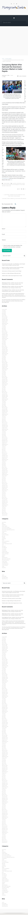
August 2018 (4, 430)
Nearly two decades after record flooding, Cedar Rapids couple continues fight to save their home (13, 264)
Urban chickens (5, 565)
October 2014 (4, 488)
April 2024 (4, 344)
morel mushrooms (5, 553)
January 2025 (4, 333)
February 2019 (4, 422)
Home (3, 58)
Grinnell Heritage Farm (16, 184)
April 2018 (4, 435)
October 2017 (4, 443)
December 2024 (5, 334)
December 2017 (5, 440)
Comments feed (5, 577)
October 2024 (4, 337)
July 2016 (3, 462)
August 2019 (4, 415)
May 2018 (4, 434)
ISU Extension (4, 547)
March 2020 (4, 406)
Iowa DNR (4, 546)
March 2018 (4, 436)
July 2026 (3, 310)
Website (4, 240)
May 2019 (4, 419)
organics (3, 555)
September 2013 (5, 504)
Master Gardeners (5, 552)
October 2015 (4, 473)
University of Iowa (5, 563)
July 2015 (3, 477)
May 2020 (4, 404)
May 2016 (4, 464)
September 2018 (5, 429)
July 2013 (3, 507)
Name (3, 228)
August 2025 (4, 324)
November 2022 (5, 366)
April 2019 (4, 420)
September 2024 (5, 338)
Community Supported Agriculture (8, 529)
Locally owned (4, 551)
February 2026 (4, 317)
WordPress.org (5, 578)
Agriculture (4, 522)
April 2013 (4, 511)
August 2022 (4, 697)
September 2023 (5, 353)
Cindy (4, 76)
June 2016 (4, 463)
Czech (3, 532)
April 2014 (4, 496)
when (10, 185)
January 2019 (4, 424)
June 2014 (4, 493)
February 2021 (4, 392)
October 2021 (4, 382)
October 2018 (4, 755)
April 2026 (4, 314)
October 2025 (4, 322)
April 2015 (4, 480)
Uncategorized (4, 562)
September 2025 (5, 323)
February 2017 (4, 453)
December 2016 (5, 455)
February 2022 (4, 377)
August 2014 (4, 491)
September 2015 (5, 474)
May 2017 (4, 449)
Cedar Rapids (19, 183)
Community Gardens (6, 527)
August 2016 (4, 460)
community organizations (6, 528)
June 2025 (4, 327)
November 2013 (5, 502)
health (3, 539)
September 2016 (5, 459)
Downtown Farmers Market (7, 184)
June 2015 (4, 478)
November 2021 (5, 381)
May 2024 (4, 343)
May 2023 (4, 358)
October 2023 (4, 352)
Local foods (4, 877)
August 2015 (4, 475)
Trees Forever (4, 561)
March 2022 (4, 376)
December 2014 (5, 485)
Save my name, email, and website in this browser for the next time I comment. (13, 246)
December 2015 (5, 470)
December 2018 (5, 425)
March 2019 (4, 421)
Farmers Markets (8, 58)
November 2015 (5, 472)
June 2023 (4, 357)
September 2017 (5, 444)
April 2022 (4, 375)
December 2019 (5, 410)
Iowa (21, 184)
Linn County (4, 548)
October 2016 (4, 458)
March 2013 (4, 512)
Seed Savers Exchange (6, 558)
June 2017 (4, 448)
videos (3, 566)
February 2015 (4, 483)
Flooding (3, 537)
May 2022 (4, 373)
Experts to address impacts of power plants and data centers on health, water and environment (12, 268)
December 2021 (5, 380)
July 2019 (3, 416)
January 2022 (4, 378)
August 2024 (4, 339)
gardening (4, 538)
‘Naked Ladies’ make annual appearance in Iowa (12, 275)
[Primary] (14, 18)
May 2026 (4, 313)
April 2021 (4, 390)
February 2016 (4, 468)
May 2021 (4, 388)
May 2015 (4, 479)
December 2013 (5, 501)
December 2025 (5, 319)
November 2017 (5, 441)
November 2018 (5, 426)
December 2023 (5, 349)
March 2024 (4, 346)
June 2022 (4, 372)
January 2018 (4, 439)
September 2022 (5, 368)
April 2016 (4, 465)
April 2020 (4, 405)
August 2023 (4, 354)
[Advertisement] (14, 41)
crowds (23, 183)
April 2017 (4, 450)
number (7, 185)
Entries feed (4, 576)
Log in (3, 574)
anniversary (14, 183)
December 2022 (5, 364)
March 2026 (4, 315)
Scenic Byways (4, 557)
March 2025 (4, 330)
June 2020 (4, 402)
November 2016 (5, 457)
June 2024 (4, 342)
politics (3, 556)
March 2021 (4, 391)
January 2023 (4, 363)
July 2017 (3, 446)
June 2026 (4, 639)
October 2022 (4, 367)
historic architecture (5, 541)
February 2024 (4, 347)
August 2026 (4, 309)
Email (3, 234)
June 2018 (4, 433)
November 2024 (5, 335)
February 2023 (4, 362)
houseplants (4, 542)
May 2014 (4, 494)
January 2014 (4, 499)
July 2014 (3, 492)
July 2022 (3, 371)
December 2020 (5, 395)
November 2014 (5, 487)
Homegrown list (5, 178)
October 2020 (4, 397)
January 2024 (4, 348)
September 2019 (5, 414)
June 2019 (4, 417)
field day (3, 536)
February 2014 (4, 498)
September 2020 (5, 399)
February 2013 (4, 513)
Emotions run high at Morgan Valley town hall (11, 273)
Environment (4, 533)
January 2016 (4, 469)
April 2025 (4, 329)
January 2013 (4, 842)
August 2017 (4, 445)
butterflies (4, 524)
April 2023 (4, 359)
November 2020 (5, 396)
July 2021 (3, 386)
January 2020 (4, 409)
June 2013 (4, 508)
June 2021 (4, 387)
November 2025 (5, 320)
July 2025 (3, 325)
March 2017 (4, 451)
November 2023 (5, 351)
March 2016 (4, 467)
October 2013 (4, 503)
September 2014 (5, 489)
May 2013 (4, 509)
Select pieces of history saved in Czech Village (11, 271)
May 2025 (4, 328)
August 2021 (4, 385)
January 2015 (4, 484)
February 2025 (4, 332)
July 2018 (3, 431)
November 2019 (5, 411)
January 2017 (4, 454)
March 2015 (4, 482)
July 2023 (3, 356)
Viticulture (4, 567)
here (11, 179)
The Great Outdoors (5, 560)
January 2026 (4, 318)
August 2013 (4, 506)
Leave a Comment (22, 76)
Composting (4, 531)
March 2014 (4, 497)
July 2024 (3, 341)
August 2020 (4, 400)
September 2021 (5, 383)
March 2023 (4, 361)
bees (3, 523)
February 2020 (4, 407)
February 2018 (4, 438)
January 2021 (4, 393)
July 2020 (3, 401)
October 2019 (4, 412)
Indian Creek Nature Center (7, 543)
